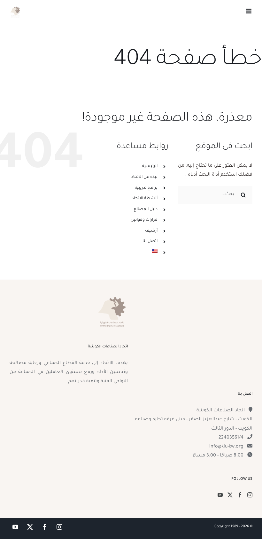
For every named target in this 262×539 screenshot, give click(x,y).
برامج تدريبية (146, 188)
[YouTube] (220, 494)
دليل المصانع (146, 209)
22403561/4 (231, 437)
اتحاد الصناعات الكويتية (220, 410)
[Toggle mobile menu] (249, 11)
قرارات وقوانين (144, 220)
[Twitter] (230, 494)
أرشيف (151, 231)
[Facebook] (240, 494)
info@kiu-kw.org (226, 446)
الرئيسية (150, 166)
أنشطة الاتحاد (145, 198)
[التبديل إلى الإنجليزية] (130, 251)
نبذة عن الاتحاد (144, 177)
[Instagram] (249, 494)
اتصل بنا (150, 241)
